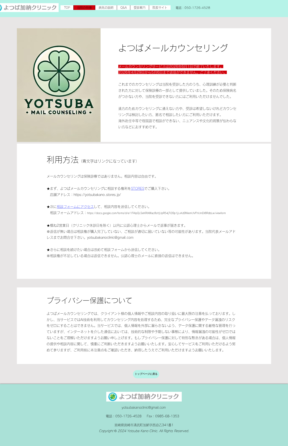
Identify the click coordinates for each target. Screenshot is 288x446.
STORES (137, 188)
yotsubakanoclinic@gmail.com (110, 237)
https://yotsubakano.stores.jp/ (97, 194)
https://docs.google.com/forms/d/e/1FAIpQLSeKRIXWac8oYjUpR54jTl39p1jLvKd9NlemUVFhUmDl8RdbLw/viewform (156, 213)
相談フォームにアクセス (75, 206)
